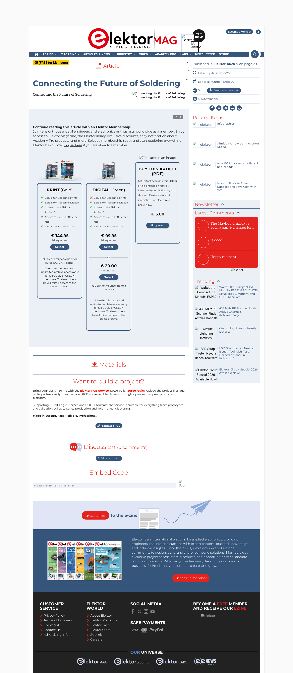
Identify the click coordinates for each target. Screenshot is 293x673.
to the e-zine (112, 515)
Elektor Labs (100, 625)
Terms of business (58, 620)
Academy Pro (165, 54)
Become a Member (239, 31)
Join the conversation (226, 90)
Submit (96, 635)
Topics (48, 54)
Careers (96, 639)
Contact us (52, 630)
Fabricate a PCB (110, 425)
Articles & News (96, 54)
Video (143, 54)
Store (224, 54)
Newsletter (205, 54)
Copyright (51, 625)
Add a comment (110, 458)
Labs (184, 54)
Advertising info (56, 635)
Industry (124, 54)
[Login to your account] (258, 31)
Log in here (73, 145)
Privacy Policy (54, 615)
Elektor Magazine (104, 620)
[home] (36, 54)
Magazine (68, 54)
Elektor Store (100, 630)
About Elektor (101, 615)
